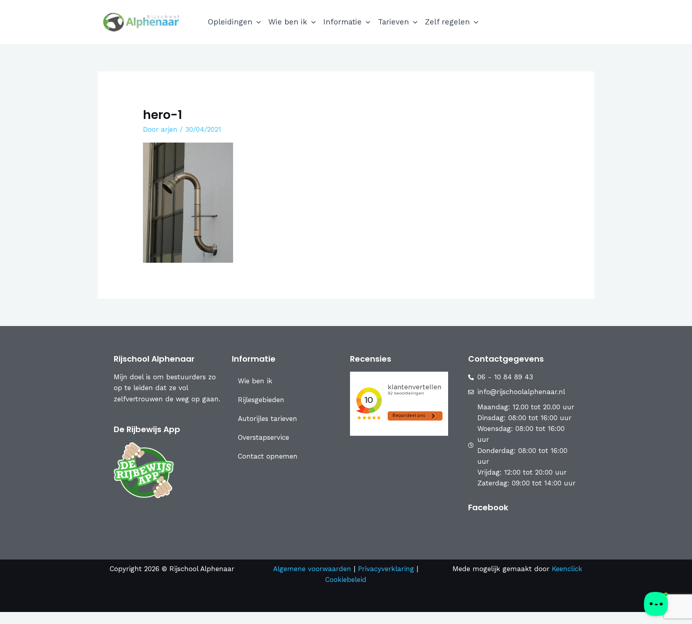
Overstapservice (263, 437)
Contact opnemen (268, 456)
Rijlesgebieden (261, 400)
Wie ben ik (287, 21)
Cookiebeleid (345, 580)
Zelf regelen (447, 21)
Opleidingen (230, 21)
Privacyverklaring (387, 569)
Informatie (342, 21)
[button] (256, 22)
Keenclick (567, 569)
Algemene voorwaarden (312, 569)
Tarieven (393, 21)
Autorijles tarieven (267, 419)
